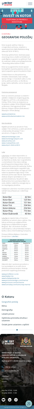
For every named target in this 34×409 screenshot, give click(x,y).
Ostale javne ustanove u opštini (15, 324)
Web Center (16, 407)
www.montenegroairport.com (12, 139)
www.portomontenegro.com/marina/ (15, 280)
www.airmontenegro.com (11, 137)
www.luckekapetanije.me (10, 278)
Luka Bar (15, 236)
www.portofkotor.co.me (10, 274)
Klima (4, 306)
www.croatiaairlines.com (10, 143)
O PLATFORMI (5, 376)
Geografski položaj (10, 302)
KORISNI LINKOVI (6, 379)
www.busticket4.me (8, 114)
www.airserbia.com (8, 141)
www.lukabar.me (7, 276)
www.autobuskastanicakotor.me (13, 116)
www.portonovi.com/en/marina (13, 282)
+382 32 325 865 (10, 367)
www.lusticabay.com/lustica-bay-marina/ (16, 284)
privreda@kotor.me (12, 371)
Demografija (7, 310)
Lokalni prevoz (8, 314)
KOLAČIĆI (4, 381)
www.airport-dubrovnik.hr (11, 145)
